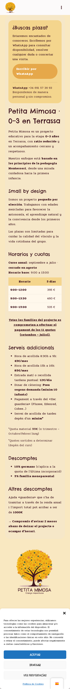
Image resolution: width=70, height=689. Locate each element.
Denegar (35, 665)
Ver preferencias (35, 675)
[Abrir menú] (61, 7)
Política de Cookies (33, 684)
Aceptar (35, 655)
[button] (64, 613)
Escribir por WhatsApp (26, 71)
